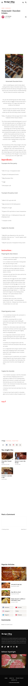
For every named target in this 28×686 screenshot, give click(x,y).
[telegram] (16, 647)
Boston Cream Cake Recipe (20, 461)
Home (2, 8)
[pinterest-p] (11, 647)
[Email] (16, 444)
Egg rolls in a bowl (16, 592)
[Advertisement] (14, 34)
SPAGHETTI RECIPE (16, 584)
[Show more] (20, 444)
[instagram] (13, 647)
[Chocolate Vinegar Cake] (7, 455)
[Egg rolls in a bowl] (5, 593)
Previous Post (5, 529)
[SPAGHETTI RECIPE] (5, 585)
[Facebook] (6, 444)
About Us (11, 678)
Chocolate (8, 8)
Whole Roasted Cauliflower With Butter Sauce (18, 599)
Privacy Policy (19, 678)
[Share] (26, 17)
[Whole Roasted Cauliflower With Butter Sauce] (5, 600)
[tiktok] (5, 647)
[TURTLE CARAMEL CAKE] (7, 470)
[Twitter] (10, 444)
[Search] (26, 2)
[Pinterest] (13, 444)
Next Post (23, 529)
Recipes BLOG (13, 682)
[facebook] (2, 647)
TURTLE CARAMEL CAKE (6, 476)
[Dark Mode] (23, 2)
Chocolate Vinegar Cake (6, 461)
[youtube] (8, 647)
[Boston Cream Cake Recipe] (21, 455)
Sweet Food (15, 440)
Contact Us (14, 680)
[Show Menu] (2, 2)
